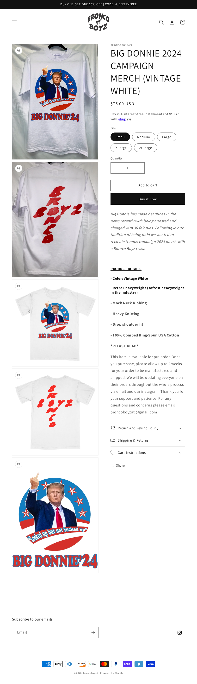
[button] (14, 22)
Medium (143, 137)
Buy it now (148, 199)
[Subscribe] (93, 632)
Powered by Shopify (111, 673)
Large (166, 137)
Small (120, 137)
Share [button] (120, 465)
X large (121, 148)
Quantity (117, 158)
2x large (145, 148)
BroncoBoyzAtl (91, 673)
